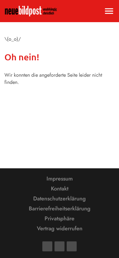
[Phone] (72, 246)
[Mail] (59, 246)
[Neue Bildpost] (30, 11)
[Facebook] (47, 246)
